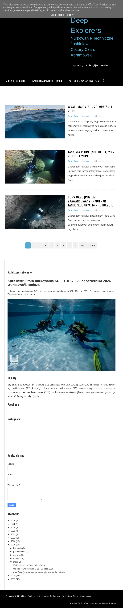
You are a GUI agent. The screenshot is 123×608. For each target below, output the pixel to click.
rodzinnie (86, 393)
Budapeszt (24, 384)
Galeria (9, 90)
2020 (13, 541)
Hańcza (96, 385)
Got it (70, 15)
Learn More (57, 15)
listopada (17, 548)
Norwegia (83, 388)
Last (92, 245)
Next (83, 245)
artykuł (11, 385)
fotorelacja (67, 384)
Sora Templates (87, 603)
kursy (36, 388)
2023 (13, 531)
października (19, 551)
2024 (13, 527)
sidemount (99, 392)
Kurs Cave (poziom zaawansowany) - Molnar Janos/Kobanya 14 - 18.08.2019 (91, 200)
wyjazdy (25, 396)
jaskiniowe (18, 388)
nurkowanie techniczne (25, 392)
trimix (11, 396)
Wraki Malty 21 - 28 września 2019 (90, 108)
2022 (13, 534)
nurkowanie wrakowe (64, 392)
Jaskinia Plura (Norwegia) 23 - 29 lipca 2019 (91, 153)
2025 (13, 524)
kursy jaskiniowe (61, 388)
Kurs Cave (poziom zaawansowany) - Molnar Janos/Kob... (39, 572)
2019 (13, 545)
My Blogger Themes (107, 603)
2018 (13, 575)
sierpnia (16, 555)
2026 (13, 520)
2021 (13, 538)
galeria (82, 384)
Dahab (53, 385)
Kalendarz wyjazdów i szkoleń (86, 81)
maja (15, 562)
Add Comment (99, 116)
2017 (13, 579)
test (110, 393)
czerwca (17, 558)
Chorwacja (41, 385)
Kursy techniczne (15, 81)
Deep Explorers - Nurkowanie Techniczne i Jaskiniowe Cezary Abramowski (56, 596)
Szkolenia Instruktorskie (47, 81)
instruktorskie (109, 385)
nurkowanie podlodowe (103, 389)
